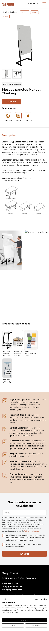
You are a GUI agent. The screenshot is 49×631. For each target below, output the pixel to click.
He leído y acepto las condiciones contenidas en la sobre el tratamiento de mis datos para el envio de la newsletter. (25, 537)
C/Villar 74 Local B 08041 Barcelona (19, 578)
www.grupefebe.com (12, 590)
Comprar (11, 102)
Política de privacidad (31, 531)
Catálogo (14, 12)
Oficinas (34, 12)
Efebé (6, 12)
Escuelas (24, 12)
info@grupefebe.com (12, 587)
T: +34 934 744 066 (10, 583)
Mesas (5, 16)
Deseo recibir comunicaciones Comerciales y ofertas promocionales (23, 545)
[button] (6, 599)
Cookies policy (41, 599)
